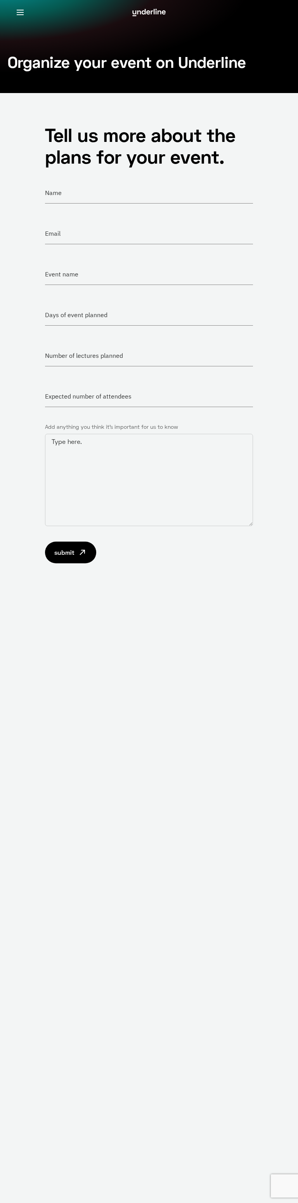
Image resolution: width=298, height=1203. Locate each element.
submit (64, 552)
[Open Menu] (20, 12)
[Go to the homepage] (149, 12)
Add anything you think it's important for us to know (111, 426)
